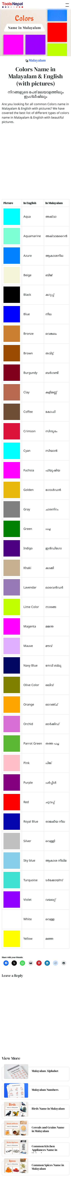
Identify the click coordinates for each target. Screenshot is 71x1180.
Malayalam (37, 60)
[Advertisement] (35, 164)
